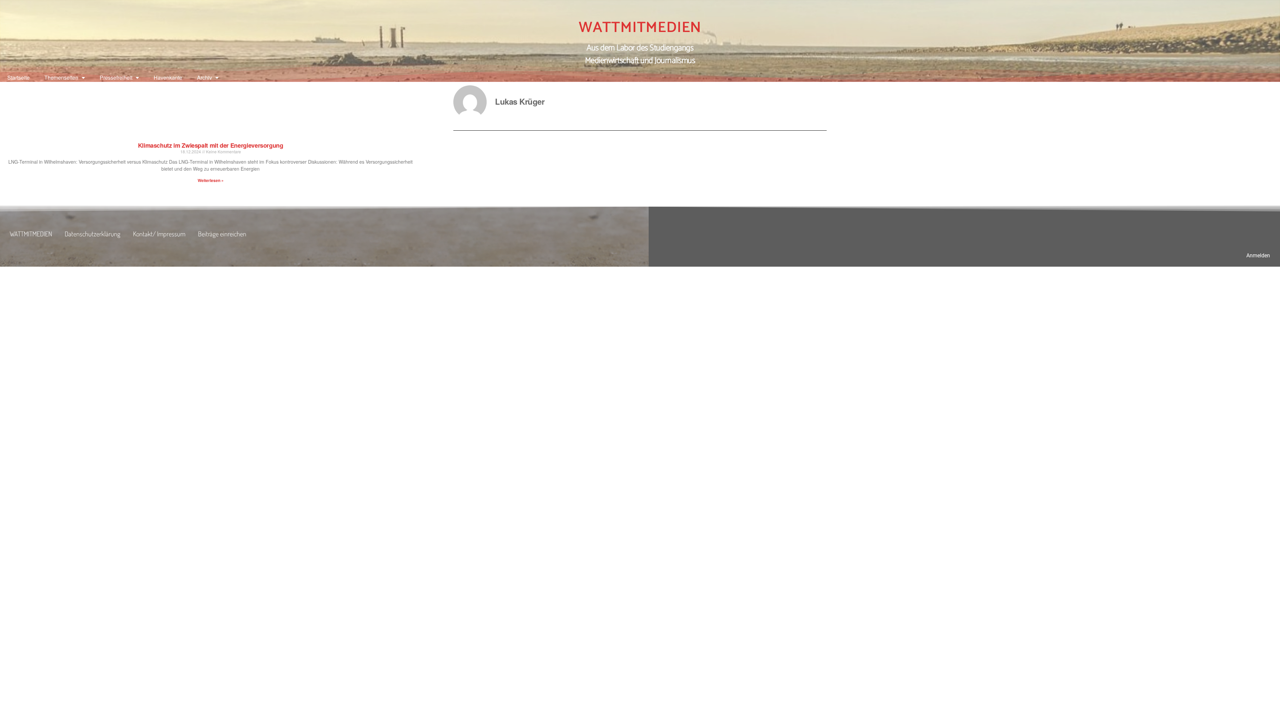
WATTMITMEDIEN (640, 27)
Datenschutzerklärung (92, 233)
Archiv (204, 77)
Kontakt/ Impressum (159, 233)
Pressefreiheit (116, 77)
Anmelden (1258, 255)
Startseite (18, 77)
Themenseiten (61, 77)
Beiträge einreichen (222, 233)
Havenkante (168, 77)
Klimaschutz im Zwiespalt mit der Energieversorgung (210, 145)
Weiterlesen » (211, 180)
